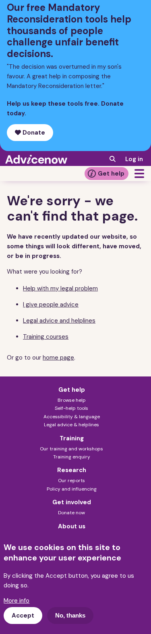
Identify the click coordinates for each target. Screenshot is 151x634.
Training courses (45, 337)
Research (71, 470)
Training (72, 438)
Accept (23, 616)
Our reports (71, 480)
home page (58, 358)
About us (71, 526)
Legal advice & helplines (71, 424)
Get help (111, 174)
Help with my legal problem (60, 288)
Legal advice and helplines (59, 321)
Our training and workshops (71, 449)
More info (16, 601)
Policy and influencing (72, 489)
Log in (134, 159)
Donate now (71, 512)
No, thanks (70, 615)
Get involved (71, 502)
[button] (139, 173)
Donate (33, 133)
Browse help (72, 400)
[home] (36, 159)
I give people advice (51, 305)
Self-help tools (71, 408)
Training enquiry (71, 457)
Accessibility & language (71, 416)
